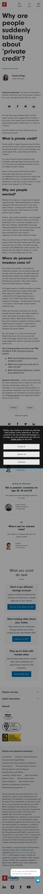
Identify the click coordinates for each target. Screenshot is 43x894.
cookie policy (16, 439)
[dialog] (21, 447)
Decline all (22, 454)
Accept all (21, 447)
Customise (21, 462)
